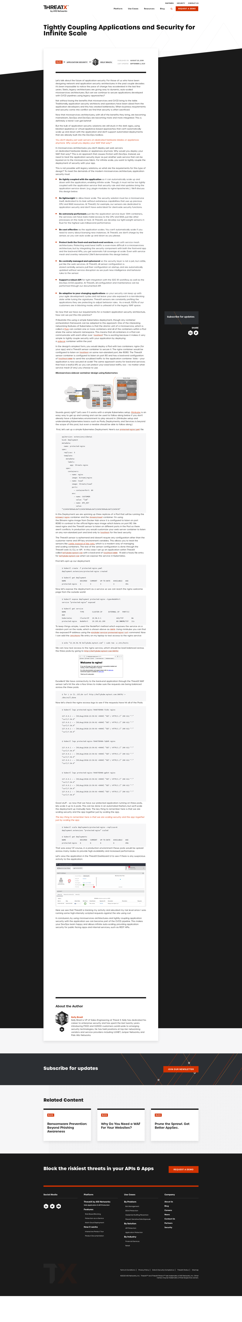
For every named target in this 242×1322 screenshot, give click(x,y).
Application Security (77, 62)
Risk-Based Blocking (93, 1214)
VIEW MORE (52, 1137)
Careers (168, 1210)
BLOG (50, 1115)
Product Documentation (94, 1236)
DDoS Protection (131, 1211)
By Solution (130, 1223)
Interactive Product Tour (94, 1231)
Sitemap (195, 1270)
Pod (66, 329)
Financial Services (132, 1241)
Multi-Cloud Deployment (94, 1223)
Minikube (136, 412)
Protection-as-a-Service (94, 1218)
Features (88, 1209)
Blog (162, 8)
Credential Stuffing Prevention (136, 1215)
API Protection (130, 1228)
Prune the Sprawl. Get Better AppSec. (172, 1126)
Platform (118, 8)
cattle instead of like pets (81, 543)
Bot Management (132, 1206)
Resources (149, 8)
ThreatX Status (183, 1270)
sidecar (61, 341)
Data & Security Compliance (163, 1270)
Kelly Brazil (106, 62)
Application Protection (134, 1232)
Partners (169, 3)
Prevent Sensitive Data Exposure (137, 1219)
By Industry (130, 1236)
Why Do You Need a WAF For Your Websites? (120, 1126)
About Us (168, 1201)
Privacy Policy (143, 1270)
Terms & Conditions (127, 1270)
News (167, 1214)
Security (181, 3)
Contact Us (193, 3)
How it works (91, 1227)
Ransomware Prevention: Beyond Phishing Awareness (67, 1127)
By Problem (130, 1201)
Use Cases (133, 8)
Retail (127, 1246)
